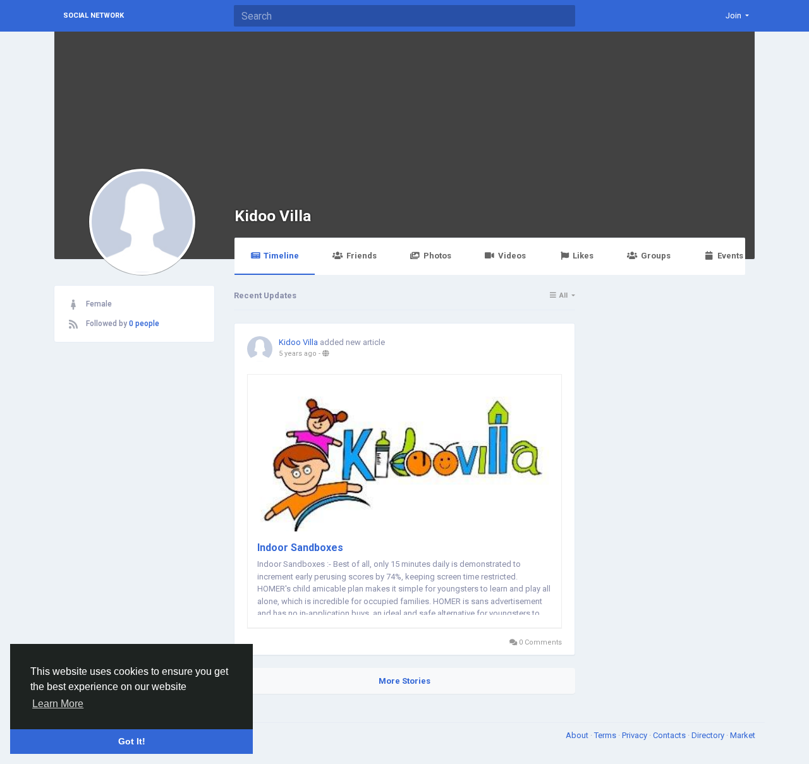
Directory (708, 735)
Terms (606, 735)
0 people (144, 323)
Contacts (670, 735)
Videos (512, 255)
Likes (583, 255)
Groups (656, 255)
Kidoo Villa (272, 216)
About (578, 735)
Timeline (281, 255)
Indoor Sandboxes (300, 548)
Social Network (93, 15)
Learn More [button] (57, 703)
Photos (437, 255)
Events (730, 255)
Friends (361, 255)
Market (742, 735)
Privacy (635, 735)
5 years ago (298, 353)
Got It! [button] (131, 741)
